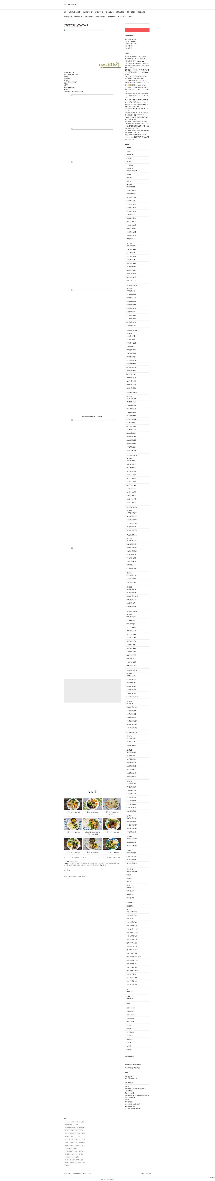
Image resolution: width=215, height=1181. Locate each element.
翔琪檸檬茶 (76, 1160)
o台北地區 (129, 243)
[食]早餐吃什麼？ (133, 43)
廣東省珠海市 (130, 894)
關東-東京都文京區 (131, 977)
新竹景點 (74, 1139)
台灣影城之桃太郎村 (70, 1127)
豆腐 (67, 865)
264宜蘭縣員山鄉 (131, 762)
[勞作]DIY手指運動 (100, 16)
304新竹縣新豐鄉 (131, 353)
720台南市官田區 (131, 634)
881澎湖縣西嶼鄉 (131, 842)
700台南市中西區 (131, 617)
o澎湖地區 (129, 836)
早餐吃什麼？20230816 (92, 812)
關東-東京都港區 (131, 974)
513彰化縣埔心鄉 (131, 561)
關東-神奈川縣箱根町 (132, 950)
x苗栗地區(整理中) (131, 455)
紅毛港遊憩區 (75, 1157)
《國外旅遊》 (130, 869)
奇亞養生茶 (73, 1133)
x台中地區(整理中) (131, 507)
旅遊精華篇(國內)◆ (131, 171)
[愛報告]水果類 (141, 12)
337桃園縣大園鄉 (131, 322)
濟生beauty (68, 1148)
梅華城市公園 (73, 1142)
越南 (127, 989)
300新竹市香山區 (131, 343)
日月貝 (66, 1142)
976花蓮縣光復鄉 (131, 804)
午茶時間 (129, 1025)
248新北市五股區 (131, 225)
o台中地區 (129, 458)
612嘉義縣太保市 (131, 603)
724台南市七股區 (131, 641)
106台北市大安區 (131, 256)
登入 (72, 876)
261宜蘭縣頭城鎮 (131, 755)
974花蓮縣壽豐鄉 (131, 797)
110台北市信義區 (131, 263)
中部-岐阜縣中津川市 (132, 929)
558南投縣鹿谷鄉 (131, 530)
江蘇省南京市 (130, 898)
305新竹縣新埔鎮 (131, 357)
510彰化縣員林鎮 (131, 554)
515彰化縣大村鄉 (131, 565)
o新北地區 (129, 184)
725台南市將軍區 (131, 644)
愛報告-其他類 (130, 1022)
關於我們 (103, 1179)
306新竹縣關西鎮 (131, 360)
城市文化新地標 (80, 1127)
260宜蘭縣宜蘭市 (131, 752)
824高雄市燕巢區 (131, 686)
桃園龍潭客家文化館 (130, 78)
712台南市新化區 (131, 631)
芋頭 (82, 1160)
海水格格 (129, 1046)
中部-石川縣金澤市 (131, 915)
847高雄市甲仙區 (131, 693)
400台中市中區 (130, 461)
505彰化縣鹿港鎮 (131, 547)
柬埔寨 (128, 996)
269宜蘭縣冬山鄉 (131, 776)
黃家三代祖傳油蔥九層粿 (132, 135)
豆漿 (86, 865)
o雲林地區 (129, 573)
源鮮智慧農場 (72, 865)
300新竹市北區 (130, 339)
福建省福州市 (130, 891)
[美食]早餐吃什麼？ (88, 12)
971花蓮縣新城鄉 (131, 787)
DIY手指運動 (130, 1032)
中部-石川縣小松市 (131, 912)
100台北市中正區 (131, 246)
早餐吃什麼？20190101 (73, 812)
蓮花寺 (66, 1162)
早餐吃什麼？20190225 (110, 857)
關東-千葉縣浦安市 (131, 981)
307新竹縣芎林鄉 (131, 364)
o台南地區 (129, 615)
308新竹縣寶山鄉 (131, 367)
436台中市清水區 (131, 502)
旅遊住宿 (129, 181)
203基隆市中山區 (131, 742)
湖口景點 (78, 1145)
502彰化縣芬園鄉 (131, 544)
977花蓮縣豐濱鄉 (131, 807)
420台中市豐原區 (131, 478)
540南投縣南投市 (131, 513)
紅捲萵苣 (72, 863)
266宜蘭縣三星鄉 (131, 769)
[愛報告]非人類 (78, 16)
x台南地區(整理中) (131, 670)
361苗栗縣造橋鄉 (131, 426)
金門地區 (129, 850)
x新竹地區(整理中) (131, 393)
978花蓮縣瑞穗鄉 (131, 811)
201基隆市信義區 (131, 738)
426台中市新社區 (131, 495)
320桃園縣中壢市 (131, 291)
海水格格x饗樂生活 (130, 1056)
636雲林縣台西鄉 (131, 575)
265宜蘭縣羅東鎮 (131, 766)
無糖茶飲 (75, 1148)
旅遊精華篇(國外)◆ (131, 871)
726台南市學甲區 (131, 648)
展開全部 (127, 39)
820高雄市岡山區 (131, 679)
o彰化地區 (129, 538)
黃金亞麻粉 (105, 863)
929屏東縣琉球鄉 (131, 717)
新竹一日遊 (67, 1139)
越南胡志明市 (130, 991)
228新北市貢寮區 (131, 201)
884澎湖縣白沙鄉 (131, 846)
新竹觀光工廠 (82, 1139)
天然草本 (81, 1130)
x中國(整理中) (130, 902)
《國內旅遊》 (130, 168)
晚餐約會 (129, 1028)
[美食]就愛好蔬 (120, 12)
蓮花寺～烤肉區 (129, 1093)
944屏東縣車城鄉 (131, 721)
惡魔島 (72, 1136)
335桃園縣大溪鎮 (131, 315)
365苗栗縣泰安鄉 (131, 440)
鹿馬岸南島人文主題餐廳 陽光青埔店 (135, 1088)
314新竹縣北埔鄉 (131, 384)
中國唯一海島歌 (80, 1122)
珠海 (75, 1151)
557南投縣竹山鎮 (131, 527)
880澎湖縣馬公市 (131, 839)
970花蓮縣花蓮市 (131, 783)
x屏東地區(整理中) (131, 732)
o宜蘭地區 (129, 750)
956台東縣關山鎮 (131, 828)
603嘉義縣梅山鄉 (131, 592)
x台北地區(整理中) (131, 285)
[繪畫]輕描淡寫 (111, 16)
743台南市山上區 (131, 665)
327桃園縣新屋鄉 (131, 298)
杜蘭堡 (127, 1099)
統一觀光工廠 (68, 1160)
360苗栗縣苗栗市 (131, 422)
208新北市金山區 (131, 190)
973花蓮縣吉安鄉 (131, 794)
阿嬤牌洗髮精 (129, 1091)
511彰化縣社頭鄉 (131, 558)
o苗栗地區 (129, 396)
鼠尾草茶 (67, 1165)
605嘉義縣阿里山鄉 (132, 596)
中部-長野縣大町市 (131, 922)
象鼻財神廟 (73, 1162)
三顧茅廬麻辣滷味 (92, 863)
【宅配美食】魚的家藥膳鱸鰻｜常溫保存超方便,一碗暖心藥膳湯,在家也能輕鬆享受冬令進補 (137, 66)
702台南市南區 (130, 624)
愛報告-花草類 (130, 1015)
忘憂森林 (67, 1136)
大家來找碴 (129, 1035)
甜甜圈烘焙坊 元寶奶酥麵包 (132, 1104)
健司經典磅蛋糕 (68, 1125)
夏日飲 (66, 1130)
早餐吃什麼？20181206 (112, 852)
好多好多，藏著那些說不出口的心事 (135, 108)
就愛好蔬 (129, 148)
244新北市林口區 (131, 221)
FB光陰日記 (129, 1039)
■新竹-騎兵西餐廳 (130, 1106)
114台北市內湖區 (131, 273)
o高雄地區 (129, 673)
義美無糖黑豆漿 (97, 865)
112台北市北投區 (131, 270)
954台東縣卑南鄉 (131, 825)
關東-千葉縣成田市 (131, 943)
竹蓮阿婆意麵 (129, 1102)
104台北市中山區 (131, 249)
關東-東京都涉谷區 (131, 967)
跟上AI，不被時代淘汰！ (132, 80)
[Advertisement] (92, 691)
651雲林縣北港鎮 (131, 582)
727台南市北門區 (131, 651)
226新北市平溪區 (131, 197)
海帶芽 (84, 863)
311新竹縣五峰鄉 (131, 374)
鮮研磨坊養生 (112, 863)
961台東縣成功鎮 (131, 832)
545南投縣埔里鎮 (131, 516)
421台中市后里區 (131, 482)
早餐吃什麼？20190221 (75, 857)
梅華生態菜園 (82, 1142)
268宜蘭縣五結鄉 (131, 773)
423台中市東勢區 (131, 488)
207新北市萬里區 (131, 187)
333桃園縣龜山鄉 (131, 308)
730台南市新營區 (131, 655)
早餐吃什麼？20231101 (73, 832)
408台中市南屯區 (131, 471)
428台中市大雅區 (131, 499)
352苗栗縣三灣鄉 (131, 405)
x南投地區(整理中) (131, 535)
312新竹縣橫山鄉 (131, 377)
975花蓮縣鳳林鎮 (131, 801)
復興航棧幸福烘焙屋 (130, 61)
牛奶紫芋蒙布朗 (68, 1151)
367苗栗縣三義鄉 (131, 447)
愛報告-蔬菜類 (130, 1008)
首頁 (65, 12)
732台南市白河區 (131, 658)
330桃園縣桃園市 (131, 305)
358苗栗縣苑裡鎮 (131, 419)
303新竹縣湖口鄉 (131, 350)
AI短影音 (129, 151)
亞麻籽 (99, 863)
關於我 (130, 16)
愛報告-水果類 (130, 1011)
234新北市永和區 (131, 211)
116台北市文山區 (131, 280)
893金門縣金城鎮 (131, 860)
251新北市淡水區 (131, 232)
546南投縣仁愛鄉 (131, 520)
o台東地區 (129, 816)
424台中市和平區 (131, 492)
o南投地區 (129, 511)
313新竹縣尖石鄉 (131, 381)
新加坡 (128, 1003)
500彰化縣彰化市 (131, 540)
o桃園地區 (129, 289)
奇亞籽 (66, 1133)
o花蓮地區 (129, 781)
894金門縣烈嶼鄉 (131, 863)
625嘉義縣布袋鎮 (131, 606)
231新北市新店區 (131, 204)
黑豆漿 (90, 865)
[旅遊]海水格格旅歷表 (74, 12)
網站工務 (129, 1042)
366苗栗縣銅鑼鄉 (131, 443)
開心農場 (129, 161)
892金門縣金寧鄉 (131, 856)
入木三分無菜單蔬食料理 (132, 76)
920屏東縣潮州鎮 (131, 710)
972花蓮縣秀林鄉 (131, 790)
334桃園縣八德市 (131, 312)
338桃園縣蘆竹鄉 (131, 325)
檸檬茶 (66, 1145)
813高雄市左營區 (131, 676)
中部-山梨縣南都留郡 (132, 960)
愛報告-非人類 (130, 1018)
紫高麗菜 (79, 865)
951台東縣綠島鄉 (131, 821)
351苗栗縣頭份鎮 (131, 402)
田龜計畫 (74, 1154)
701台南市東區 (130, 620)
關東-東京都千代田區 (132, 970)
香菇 (83, 865)
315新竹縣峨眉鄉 (131, 388)
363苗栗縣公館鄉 (131, 433)
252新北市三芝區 (131, 235)
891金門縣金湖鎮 (131, 853)
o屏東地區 (129, 701)
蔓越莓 (104, 865)
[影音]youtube (122, 16)
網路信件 (129, 1049)
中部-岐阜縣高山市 (131, 936)
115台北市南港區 (131, 277)
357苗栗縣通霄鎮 (131, 416)
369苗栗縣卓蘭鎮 (131, 450)
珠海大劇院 (81, 1151)
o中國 (128, 885)
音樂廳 (79, 1162)
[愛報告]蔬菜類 (131, 12)
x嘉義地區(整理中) (131, 611)
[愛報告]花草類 (68, 16)
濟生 (83, 1145)
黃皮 (84, 1162)
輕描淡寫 (130, 46)
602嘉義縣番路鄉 (131, 589)
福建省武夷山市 (130, 887)
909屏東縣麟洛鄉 (131, 707)
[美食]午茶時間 (99, 12)
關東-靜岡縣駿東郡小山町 (133, 957)
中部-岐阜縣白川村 (131, 939)
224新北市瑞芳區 (131, 194)
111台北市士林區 (131, 266)
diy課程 (72, 1122)
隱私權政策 (110, 1179)
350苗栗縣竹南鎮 (131, 398)
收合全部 (133, 39)
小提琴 (83, 1133)
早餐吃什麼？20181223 (112, 832)
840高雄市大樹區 (131, 690)
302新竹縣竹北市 (131, 346)
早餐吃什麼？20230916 (92, 852)
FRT (150, 1173)
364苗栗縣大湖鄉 (131, 436)
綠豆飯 (127, 1086)
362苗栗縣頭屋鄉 (131, 429)
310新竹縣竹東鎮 (131, 371)
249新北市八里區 (131, 228)
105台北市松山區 (131, 253)
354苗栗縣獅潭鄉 (131, 412)
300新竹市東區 (130, 336)
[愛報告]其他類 (89, 16)
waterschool (72, 26)
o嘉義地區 (129, 587)
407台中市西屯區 (131, 468)
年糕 (76, 863)
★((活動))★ (129, 165)
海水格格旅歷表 (132, 41)
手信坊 (78, 1136)
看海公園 (81, 1154)
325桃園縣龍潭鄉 (131, 294)
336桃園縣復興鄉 (131, 318)
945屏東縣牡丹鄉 (131, 724)
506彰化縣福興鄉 (131, 551)
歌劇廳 (71, 1145)
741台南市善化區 (131, 662)
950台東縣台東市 (131, 818)
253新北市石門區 (131, 239)
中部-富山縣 (129, 918)
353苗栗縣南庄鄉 (131, 409)
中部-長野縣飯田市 (131, 925)
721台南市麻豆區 (131, 638)
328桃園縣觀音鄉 (131, 301)
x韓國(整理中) (130, 906)
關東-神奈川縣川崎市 (132, 946)
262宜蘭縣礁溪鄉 (131, 759)
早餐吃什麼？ (73, 861)
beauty (66, 1122)
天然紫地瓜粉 (73, 1130)
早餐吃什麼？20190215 (73, 852)
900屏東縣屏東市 (131, 703)
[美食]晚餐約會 (110, 12)
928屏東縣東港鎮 (131, 714)
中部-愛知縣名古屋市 (132, 932)
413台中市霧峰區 (131, 475)
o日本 (128, 909)
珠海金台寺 (67, 1154)
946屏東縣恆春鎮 (131, 728)
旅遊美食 (129, 178)
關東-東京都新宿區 (131, 964)
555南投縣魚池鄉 (131, 523)
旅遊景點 (129, 174)
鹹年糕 (80, 863)
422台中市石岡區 (131, 485)
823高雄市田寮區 (131, 683)
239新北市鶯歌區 (131, 218)
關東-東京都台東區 (131, 984)
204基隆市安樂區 (131, 745)
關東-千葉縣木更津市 (132, 953)
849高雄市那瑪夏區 (132, 696)
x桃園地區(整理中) (131, 330)
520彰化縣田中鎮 (131, 568)
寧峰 (79, 1133)
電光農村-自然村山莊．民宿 (133, 1108)
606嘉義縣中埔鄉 (131, 599)
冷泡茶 (76, 1125)
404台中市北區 (130, 464)
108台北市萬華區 (131, 260)
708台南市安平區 (131, 627)
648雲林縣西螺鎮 (131, 579)
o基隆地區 (129, 736)
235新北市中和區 (131, 214)
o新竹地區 (129, 334)
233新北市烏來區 (131, 208)
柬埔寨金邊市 (130, 998)
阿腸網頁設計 (211, 1177)
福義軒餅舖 (67, 1157)
